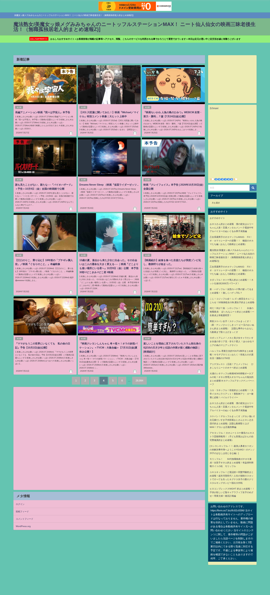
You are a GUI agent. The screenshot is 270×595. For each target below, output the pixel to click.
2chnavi (214, 108)
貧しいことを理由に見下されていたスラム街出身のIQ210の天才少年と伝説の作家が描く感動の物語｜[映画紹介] (172, 347)
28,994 (139, 380)
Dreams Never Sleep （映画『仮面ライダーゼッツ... (109, 184)
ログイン (20, 504)
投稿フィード (22, 511)
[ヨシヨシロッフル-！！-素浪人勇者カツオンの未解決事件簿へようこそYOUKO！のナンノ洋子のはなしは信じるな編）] (232, 449)
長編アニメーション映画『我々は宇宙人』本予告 (42, 112)
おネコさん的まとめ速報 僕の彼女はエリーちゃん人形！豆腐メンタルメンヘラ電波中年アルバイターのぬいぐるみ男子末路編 (231, 227)
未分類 (19, 107)
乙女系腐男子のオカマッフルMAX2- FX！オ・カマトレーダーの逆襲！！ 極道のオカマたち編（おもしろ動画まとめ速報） (231, 240)
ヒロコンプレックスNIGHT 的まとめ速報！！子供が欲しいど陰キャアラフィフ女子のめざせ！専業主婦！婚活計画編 (232, 492)
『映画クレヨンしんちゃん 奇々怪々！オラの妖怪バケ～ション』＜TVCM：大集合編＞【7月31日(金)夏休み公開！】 (108, 347)
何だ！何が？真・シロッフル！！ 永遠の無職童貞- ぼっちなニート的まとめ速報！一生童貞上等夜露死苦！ (232, 311)
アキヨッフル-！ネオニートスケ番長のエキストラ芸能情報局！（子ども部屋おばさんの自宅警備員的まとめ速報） (232, 436)
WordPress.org (23, 526)
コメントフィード (24, 519)
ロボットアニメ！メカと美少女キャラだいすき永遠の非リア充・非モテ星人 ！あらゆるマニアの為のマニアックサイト (232, 341)
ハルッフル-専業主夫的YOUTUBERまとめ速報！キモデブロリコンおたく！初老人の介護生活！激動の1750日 (231, 354)
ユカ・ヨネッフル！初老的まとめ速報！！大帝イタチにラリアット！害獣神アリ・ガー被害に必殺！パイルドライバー (231, 393)
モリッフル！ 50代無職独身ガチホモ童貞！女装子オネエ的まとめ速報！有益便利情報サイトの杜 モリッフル (231, 462)
